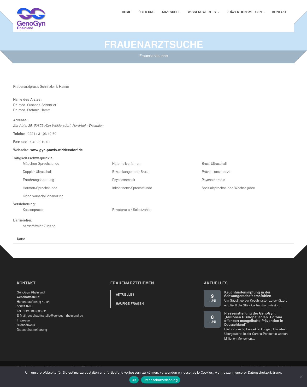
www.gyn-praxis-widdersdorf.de (56, 149)
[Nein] (301, 376)
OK (134, 380)
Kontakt (279, 12)
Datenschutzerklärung (32, 329)
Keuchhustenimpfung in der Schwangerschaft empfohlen (247, 294)
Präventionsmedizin (244, 12)
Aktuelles (125, 294)
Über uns (146, 12)
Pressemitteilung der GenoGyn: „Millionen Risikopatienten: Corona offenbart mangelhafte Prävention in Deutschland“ (253, 318)
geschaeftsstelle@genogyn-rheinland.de (55, 315)
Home (126, 12)
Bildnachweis (26, 324)
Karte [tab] (21, 238)
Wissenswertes (202, 12)
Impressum (24, 320)
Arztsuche (171, 12)
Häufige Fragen (130, 303)
